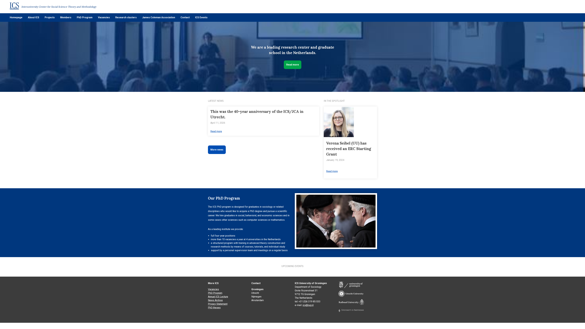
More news (216, 149)
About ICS (33, 17)
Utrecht (255, 293)
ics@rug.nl (308, 305)
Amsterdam (257, 300)
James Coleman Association (158, 17)
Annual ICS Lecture (218, 296)
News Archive (215, 300)
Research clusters (126, 17)
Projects (50, 17)
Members (65, 17)
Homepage (16, 17)
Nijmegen (256, 296)
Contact (185, 17)
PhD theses (214, 307)
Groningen (257, 289)
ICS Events (201, 17)
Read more (292, 64)
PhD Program (84, 17)
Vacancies (104, 17)
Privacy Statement (217, 303)
